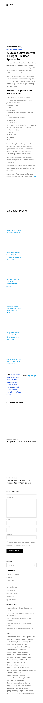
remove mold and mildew (16, 675)
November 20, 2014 (13, 47)
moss (27, 668)
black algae (10, 639)
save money (19, 680)
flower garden (22, 644)
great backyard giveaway (16, 650)
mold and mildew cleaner (16, 662)
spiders (28, 686)
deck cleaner (11, 642)
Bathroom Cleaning (13, 574)
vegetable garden (26, 691)
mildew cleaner (21, 657)
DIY (30, 642)
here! (34, 176)
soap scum (10, 686)
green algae (11, 652)
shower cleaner (12, 683)
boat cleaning (15, 375)
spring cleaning (12, 691)
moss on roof (11, 670)
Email (8, 527)
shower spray (24, 683)
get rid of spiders (13, 647)
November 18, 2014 (12, 478)
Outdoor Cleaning (14, 49)
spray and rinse (12, 688)
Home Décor (10, 581)
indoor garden (22, 652)
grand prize (25, 647)
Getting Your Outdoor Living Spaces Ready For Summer (13, 361)
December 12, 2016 (12, 439)
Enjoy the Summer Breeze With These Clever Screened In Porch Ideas (12, 336)
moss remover (23, 670)
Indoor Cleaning (11, 587)
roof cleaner (29, 678)
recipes (32, 670)
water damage (12, 693)
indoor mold (27, 655)
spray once (23, 688)
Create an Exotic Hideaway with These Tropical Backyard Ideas (13, 309)
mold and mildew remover (16, 665)
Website (9, 534)
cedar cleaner (11, 377)
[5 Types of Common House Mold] (21, 420)
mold (29, 657)
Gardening (9, 577)
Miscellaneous (11, 590)
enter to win (11, 644)
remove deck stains (14, 673)
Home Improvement (13, 584)
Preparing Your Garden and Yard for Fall (19, 629)
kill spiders (10, 657)
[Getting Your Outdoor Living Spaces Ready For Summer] (21, 459)
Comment (9, 498)
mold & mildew (11, 660)
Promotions (10, 596)
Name (8, 519)
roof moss (10, 680)
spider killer (20, 686)
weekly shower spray (27, 693)
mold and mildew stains (15, 668)
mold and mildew (24, 660)
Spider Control (11, 600)
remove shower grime (14, 678)
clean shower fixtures (24, 639)
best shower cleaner (14, 637)
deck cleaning (22, 642)
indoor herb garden (14, 655)
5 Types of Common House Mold (21, 441)
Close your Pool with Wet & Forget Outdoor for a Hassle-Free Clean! (13, 256)
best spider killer (29, 637)
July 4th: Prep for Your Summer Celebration (13, 231)
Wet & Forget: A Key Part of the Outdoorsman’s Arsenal (13, 282)
